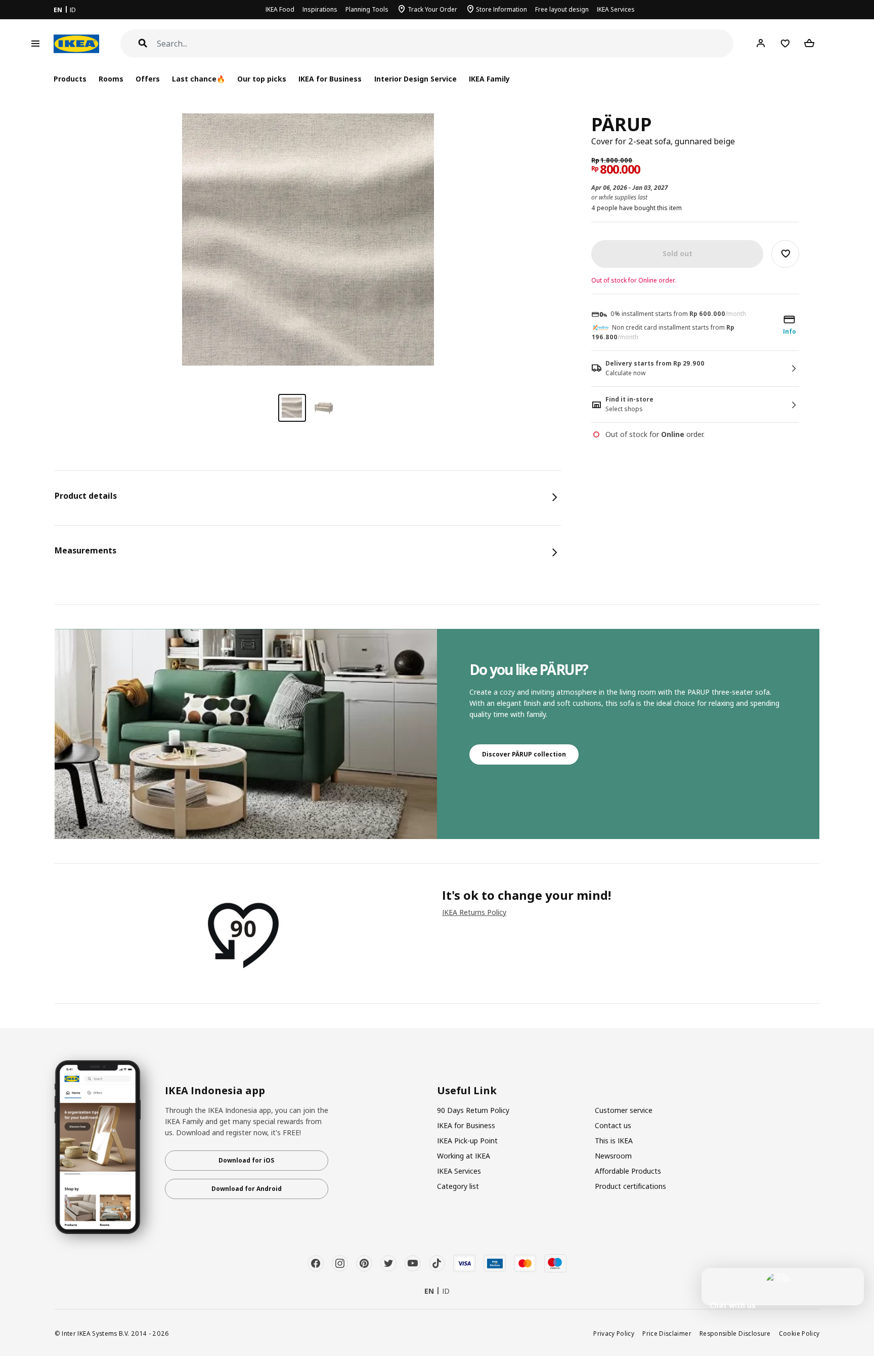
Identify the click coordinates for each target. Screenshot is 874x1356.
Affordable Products (628, 1171)
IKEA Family (489, 79)
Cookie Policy (799, 1333)
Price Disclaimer (666, 1333)
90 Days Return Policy (473, 1110)
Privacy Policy (613, 1333)
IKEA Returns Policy (474, 912)
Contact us (613, 1125)
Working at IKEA (463, 1156)
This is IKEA (614, 1140)
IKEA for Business (330, 79)
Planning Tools (366, 9)
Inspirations (319, 9)
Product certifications (630, 1186)
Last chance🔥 (198, 79)
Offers (148, 79)
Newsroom (613, 1156)
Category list (458, 1186)
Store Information (501, 9)
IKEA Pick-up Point (467, 1140)
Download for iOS (246, 1160)
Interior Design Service (415, 79)
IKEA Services (616, 9)
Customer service (623, 1110)
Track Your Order (432, 9)
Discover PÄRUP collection (524, 754)
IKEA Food (280, 9)
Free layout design (562, 9)
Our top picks (261, 79)
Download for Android (246, 1188)
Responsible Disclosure (735, 1333)
